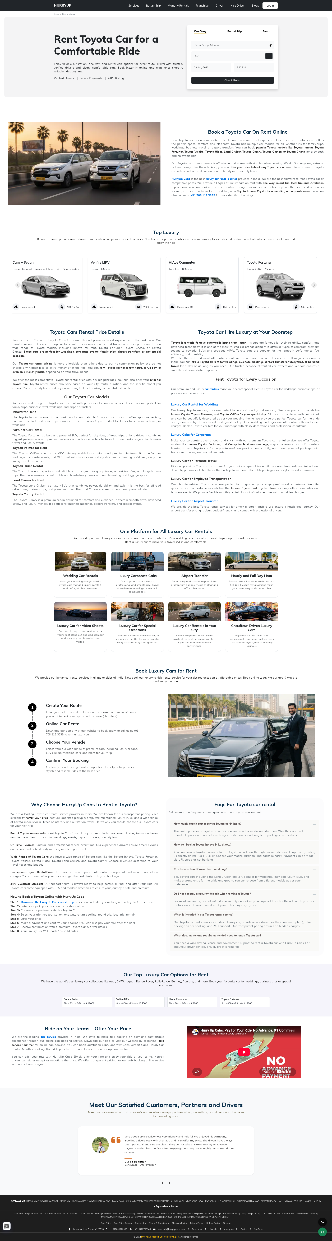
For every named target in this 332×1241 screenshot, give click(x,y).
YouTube (258, 1229)
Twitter (244, 1229)
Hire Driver (237, 5)
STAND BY (72, 1213)
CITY (263, 1213)
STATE (256, 1213)
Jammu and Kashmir (146, 1201)
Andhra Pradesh (303, 1201)
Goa (180, 1201)
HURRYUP (62, 5)
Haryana (164, 1201)
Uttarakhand (223, 1201)
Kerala (255, 1201)
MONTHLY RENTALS (208, 1213)
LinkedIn (213, 1229)
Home (56, 14)
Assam (264, 1201)
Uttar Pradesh (241, 1201)
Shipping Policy (179, 1223)
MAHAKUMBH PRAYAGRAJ (114, 1217)
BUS (179, 1213)
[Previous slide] (18, 285)
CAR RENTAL (36, 1213)
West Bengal (206, 1201)
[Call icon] (322, 1222)
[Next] (169, 1183)
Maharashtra (68, 1201)
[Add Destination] (269, 56)
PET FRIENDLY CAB (166, 1213)
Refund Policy (213, 1223)
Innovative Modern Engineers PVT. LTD (160, 1236)
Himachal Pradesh (36, 1201)
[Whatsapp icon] (322, 1232)
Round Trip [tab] (234, 31)
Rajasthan (275, 1201)
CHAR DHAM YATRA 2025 (140, 1217)
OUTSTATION (274, 1213)
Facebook (197, 1229)
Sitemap (227, 1223)
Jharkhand (320, 1201)
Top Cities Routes (123, 1223)
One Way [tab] (200, 31)
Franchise (202, 5)
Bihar (174, 1201)
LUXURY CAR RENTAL (55, 1213)
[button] (270, 45)
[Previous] (163, 1183)
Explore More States (166, 1206)
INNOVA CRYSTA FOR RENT (217, 1217)
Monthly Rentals (178, 5)
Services (133, 5)
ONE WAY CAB (21, 1213)
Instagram (229, 1229)
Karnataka (104, 1201)
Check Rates (232, 80)
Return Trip (153, 5)
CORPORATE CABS (229, 1213)
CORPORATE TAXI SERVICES (188, 1217)
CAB (249, 1213)
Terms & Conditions (159, 1223)
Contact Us (140, 1223)
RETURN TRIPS (110, 1213)
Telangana (191, 1201)
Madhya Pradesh (86, 1201)
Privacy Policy (196, 1223)
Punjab (288, 1201)
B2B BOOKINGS (126, 1213)
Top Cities (106, 1223)
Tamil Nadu (118, 1201)
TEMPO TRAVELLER (145, 1213)
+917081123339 (119, 1229)
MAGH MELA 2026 (163, 1217)
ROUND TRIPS (94, 1213)
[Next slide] (314, 285)
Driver (219, 5)
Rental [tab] (266, 31)
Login (270, 5)
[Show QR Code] (7, 1226)
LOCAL (82, 1213)
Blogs (255, 5)
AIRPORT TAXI (189, 1213)
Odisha (130, 1201)
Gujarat (53, 1201)
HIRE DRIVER (288, 1213)
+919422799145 (143, 1229)
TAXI (243, 1213)
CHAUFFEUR (302, 1213)
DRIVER (313, 1213)
